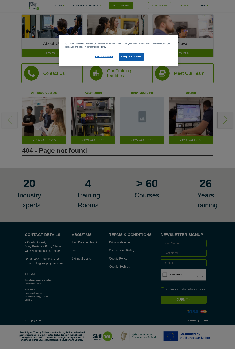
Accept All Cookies (131, 57)
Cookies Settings (104, 56)
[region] (118, 50)
